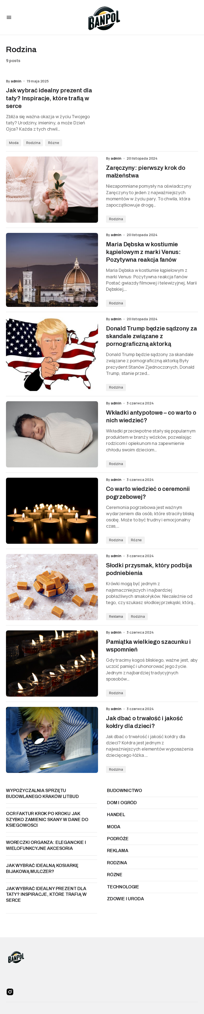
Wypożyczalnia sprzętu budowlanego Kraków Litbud (42, 793)
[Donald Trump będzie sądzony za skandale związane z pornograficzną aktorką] (52, 354)
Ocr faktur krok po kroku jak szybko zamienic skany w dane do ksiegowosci (47, 819)
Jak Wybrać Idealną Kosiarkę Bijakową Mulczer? (42, 868)
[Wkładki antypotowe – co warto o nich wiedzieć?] (52, 434)
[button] (9, 17)
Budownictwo (124, 790)
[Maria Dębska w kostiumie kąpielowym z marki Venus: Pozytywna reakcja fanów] (52, 270)
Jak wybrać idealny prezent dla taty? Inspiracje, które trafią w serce (46, 894)
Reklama (116, 616)
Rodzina (33, 142)
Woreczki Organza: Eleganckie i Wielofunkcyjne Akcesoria (46, 845)
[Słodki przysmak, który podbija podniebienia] (52, 587)
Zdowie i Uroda (125, 898)
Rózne (53, 142)
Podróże (118, 838)
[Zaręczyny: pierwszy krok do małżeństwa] (52, 189)
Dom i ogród (122, 802)
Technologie (123, 886)
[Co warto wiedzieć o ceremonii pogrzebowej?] (52, 511)
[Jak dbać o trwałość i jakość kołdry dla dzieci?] (52, 740)
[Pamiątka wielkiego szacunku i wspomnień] (52, 663)
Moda (13, 142)
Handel (116, 814)
